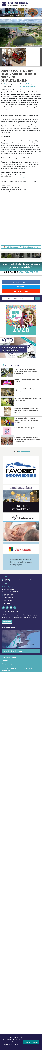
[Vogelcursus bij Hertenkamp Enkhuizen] (7, 392)
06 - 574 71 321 (28, 272)
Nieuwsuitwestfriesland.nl (17, 3)
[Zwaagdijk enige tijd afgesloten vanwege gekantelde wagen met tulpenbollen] (7, 372)
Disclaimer (5, 660)
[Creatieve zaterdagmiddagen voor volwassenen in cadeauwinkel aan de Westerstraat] (7, 440)
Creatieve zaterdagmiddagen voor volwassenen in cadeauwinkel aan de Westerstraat (27, 439)
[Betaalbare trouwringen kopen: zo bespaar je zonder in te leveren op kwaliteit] (7, 411)
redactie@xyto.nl (9, 597)
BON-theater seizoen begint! (24, 428)
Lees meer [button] (12, 1047)
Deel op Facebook (22, 282)
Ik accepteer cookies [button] (31, 1042)
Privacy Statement (7, 664)
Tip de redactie (22, 291)
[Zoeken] (37, 298)
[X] (7, 608)
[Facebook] (3, 608)
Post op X (22, 287)
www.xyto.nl (8, 600)
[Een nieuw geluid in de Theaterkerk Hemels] (7, 382)
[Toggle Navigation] (38, 3)
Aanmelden (7, 622)
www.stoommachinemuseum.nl (24, 177)
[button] (1, 57)
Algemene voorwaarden (9, 657)
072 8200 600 (9, 595)
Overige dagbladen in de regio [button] (12, 651)
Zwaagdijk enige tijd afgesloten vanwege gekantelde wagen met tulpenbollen (25, 371)
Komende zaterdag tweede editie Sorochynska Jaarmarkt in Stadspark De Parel (26, 420)
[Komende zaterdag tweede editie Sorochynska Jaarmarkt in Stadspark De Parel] (7, 421)
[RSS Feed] (15, 608)
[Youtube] (11, 608)
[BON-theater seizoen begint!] (7, 431)
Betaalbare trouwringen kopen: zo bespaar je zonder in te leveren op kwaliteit (26, 410)
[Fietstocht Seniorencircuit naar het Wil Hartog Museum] (7, 401)
